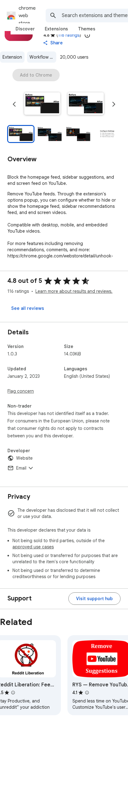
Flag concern (20, 391)
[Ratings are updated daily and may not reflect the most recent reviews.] (87, 35)
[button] (42, 104)
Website (24, 458)
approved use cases (33, 547)
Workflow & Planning (43, 57)
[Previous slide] (14, 104)
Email (21, 468)
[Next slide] (113, 104)
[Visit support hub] (94, 598)
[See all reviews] (27, 308)
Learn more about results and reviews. (73, 291)
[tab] (25, 28)
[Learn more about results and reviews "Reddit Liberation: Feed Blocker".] (13, 692)
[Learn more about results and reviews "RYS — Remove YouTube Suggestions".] (87, 692)
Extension (12, 57)
